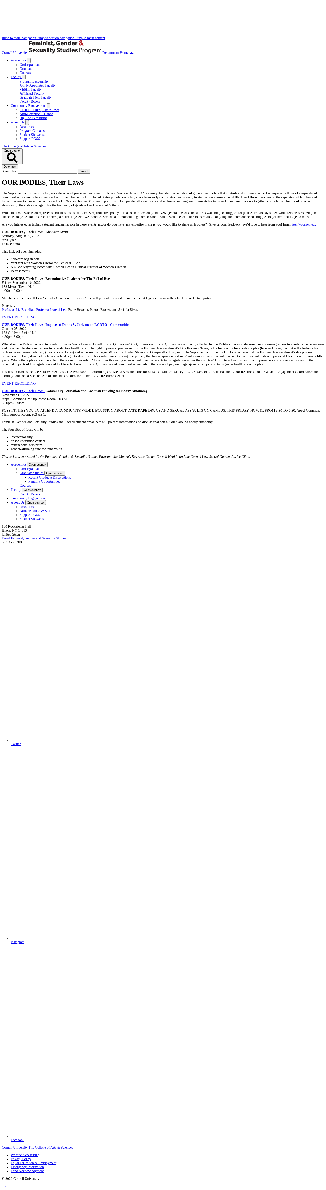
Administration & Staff (35, 511)
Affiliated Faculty (32, 93)
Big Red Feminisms (33, 118)
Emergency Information (27, 1167)
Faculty (16, 77)
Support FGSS (30, 139)
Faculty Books (30, 101)
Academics (19, 60)
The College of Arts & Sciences (24, 146)
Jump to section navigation (56, 38)
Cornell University (15, 52)
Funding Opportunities (44, 481)
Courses (25, 73)
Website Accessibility (25, 1155)
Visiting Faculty (31, 89)
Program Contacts (32, 131)
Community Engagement (29, 105)
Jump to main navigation (19, 38)
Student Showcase (32, 135)
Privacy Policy (21, 1159)
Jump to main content (90, 38)
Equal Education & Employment (33, 1163)
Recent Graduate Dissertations (49, 477)
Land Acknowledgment (27, 1171)
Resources (27, 127)
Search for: (10, 171)
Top (4, 1186)
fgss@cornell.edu (304, 224)
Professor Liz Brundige (18, 309)
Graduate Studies (32, 473)
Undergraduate (30, 65)
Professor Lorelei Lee (51, 309)
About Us (18, 122)
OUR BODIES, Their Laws (39, 110)
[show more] (29, 60)
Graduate (26, 69)
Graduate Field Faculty (36, 97)
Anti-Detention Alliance (36, 114)
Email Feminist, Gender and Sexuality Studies (34, 538)
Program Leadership (34, 81)
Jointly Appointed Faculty (38, 85)
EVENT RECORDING (19, 317)
